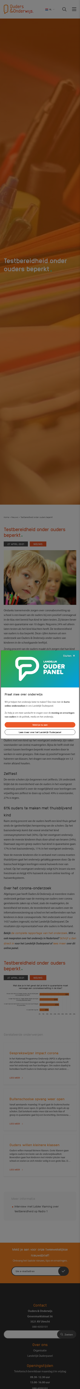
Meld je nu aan (40, 724)
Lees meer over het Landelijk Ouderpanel (40, 732)
